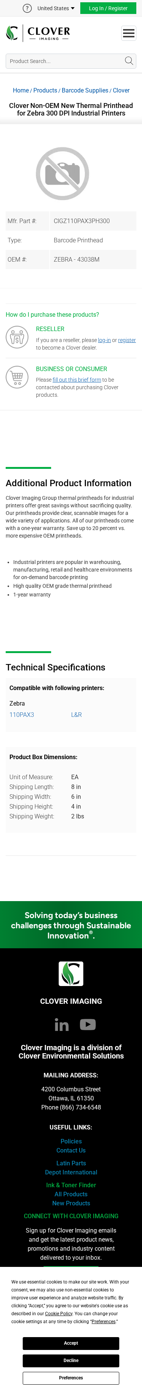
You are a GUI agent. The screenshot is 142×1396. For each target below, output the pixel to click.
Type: (15, 240)
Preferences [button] (103, 1321)
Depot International (71, 1172)
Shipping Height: (31, 806)
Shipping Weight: (31, 816)
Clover (121, 90)
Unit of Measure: (31, 777)
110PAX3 (21, 714)
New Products (71, 1203)
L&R (76, 714)
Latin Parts (71, 1163)
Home (21, 90)
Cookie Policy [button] (58, 1313)
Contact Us (71, 1150)
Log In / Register (108, 8)
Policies (71, 1141)
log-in (104, 340)
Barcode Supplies (85, 90)
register (127, 340)
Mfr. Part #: (22, 221)
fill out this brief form (77, 380)
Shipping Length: (31, 786)
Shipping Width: (30, 796)
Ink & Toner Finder (71, 1185)
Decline (71, 1360)
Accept (71, 1343)
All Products (71, 1194)
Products (45, 90)
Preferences (71, 1378)
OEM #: (17, 259)
